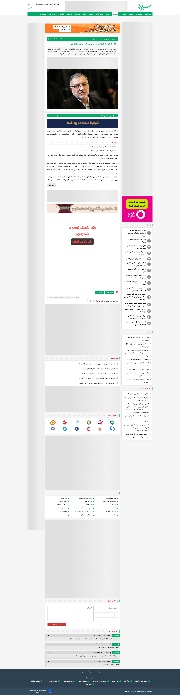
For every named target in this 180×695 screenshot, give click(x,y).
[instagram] (100, 431)
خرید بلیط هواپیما (111, 511)
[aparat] (100, 424)
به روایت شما (53, 14)
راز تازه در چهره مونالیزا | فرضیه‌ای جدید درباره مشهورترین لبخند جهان (137, 435)
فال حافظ (115, 681)
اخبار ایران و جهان (111, 504)
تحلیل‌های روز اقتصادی (85, 498)
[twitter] (93, 301)
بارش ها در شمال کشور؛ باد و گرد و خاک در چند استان (135, 323)
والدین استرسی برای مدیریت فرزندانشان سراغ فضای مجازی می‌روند (137, 233)
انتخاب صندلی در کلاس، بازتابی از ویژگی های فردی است (136, 264)
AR (58, 4)
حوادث (108, 14)
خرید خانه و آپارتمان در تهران (83, 511)
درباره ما (98, 672)
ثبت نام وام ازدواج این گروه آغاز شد (135, 259)
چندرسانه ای (43, 14)
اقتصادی (123, 14)
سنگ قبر (64, 508)
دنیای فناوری (88, 504)
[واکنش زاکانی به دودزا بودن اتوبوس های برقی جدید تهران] (96, 301)
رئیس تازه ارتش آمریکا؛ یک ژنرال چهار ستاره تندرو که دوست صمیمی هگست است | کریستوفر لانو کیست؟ (136, 428)
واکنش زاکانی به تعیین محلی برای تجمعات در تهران (98, 373)
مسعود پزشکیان (35, 681)
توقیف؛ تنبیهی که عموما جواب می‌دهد (138, 369)
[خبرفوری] (140, 6)
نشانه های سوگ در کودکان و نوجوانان (137, 240)
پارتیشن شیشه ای (86, 515)
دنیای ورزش (88, 501)
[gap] (53, 431)
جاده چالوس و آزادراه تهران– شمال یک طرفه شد (135, 253)
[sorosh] (112, 431)
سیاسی (131, 14)
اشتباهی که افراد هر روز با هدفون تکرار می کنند (136, 364)
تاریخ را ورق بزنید (62, 505)
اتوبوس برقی (99, 292)
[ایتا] (53, 424)
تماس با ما (90, 672)
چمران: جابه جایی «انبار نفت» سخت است (135, 283)
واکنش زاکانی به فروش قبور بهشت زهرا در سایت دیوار (135, 276)
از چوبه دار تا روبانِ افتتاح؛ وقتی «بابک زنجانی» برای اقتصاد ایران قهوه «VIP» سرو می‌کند (134, 297)
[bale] (112, 424)
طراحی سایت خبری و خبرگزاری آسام (37, 691)
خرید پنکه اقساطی (86, 508)
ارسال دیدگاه (56, 624)
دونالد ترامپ (83, 681)
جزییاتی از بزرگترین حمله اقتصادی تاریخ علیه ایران (101, 150)
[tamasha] (65, 424)
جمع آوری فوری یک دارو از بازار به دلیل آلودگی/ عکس (135, 310)
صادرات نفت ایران (51, 681)
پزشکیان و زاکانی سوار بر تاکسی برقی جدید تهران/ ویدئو (97, 378)
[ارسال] (110, 116)
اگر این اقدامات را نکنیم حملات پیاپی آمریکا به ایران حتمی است (136, 399)
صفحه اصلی (148, 14)
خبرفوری (131, 691)
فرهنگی (69, 14)
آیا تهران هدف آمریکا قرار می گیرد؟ (138, 394)
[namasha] (88, 431)
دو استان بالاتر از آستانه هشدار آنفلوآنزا (137, 270)
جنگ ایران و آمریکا (141, 681)
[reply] (48, 635)
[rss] (32, 8)
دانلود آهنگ (112, 515)
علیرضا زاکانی (109, 292)
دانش (91, 14)
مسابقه (83, 672)
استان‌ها (77, 14)
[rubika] (88, 424)
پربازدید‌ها (148, 332)
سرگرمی (62, 14)
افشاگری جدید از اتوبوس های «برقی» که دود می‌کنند (98, 368)
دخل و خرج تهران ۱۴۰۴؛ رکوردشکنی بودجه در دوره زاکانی (97, 383)
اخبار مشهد (64, 498)
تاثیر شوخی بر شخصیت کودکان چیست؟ (104, 147)
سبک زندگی (99, 14)
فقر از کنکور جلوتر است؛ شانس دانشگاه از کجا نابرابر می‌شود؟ (137, 317)
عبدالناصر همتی (67, 681)
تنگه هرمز (89, 684)
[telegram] (76, 424)
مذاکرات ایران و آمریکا (99, 681)
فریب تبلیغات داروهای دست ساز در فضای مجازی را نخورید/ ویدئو (135, 304)
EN (55, 4)
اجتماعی (115, 14)
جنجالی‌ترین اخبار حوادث (109, 501)
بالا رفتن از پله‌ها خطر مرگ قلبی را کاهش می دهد (136, 247)
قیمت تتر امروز (112, 508)
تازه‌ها (149, 225)
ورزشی (85, 14)
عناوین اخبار (138, 14)
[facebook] (87, 301)
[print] (113, 115)
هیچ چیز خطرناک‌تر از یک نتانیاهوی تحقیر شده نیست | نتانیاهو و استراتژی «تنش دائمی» (137, 418)
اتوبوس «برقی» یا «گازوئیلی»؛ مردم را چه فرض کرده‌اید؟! (97, 364)
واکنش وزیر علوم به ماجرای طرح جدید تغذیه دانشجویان (136, 289)
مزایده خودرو (63, 511)
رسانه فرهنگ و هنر (111, 498)
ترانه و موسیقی (63, 501)
